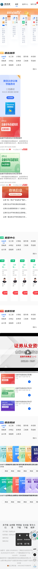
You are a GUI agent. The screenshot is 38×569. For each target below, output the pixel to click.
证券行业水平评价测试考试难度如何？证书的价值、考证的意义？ (15, 204)
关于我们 (5, 531)
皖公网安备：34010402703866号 (20, 565)
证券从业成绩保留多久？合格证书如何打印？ (15, 208)
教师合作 (12, 531)
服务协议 (5, 538)
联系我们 (5, 535)
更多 (34, 69)
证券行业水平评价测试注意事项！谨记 (15, 213)
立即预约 (7, 293)
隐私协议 (5, 541)
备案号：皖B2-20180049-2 (9, 550)
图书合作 (12, 535)
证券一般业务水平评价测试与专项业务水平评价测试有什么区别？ (15, 217)
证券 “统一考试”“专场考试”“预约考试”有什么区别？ (15, 200)
